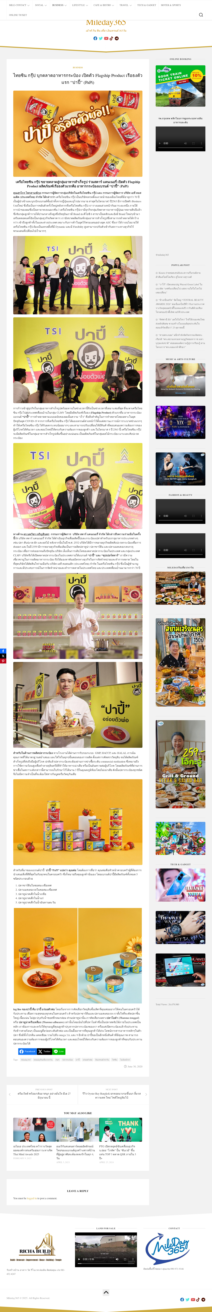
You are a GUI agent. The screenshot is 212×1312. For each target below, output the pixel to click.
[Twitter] (101, 38)
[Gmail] (117, 38)
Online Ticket (18, 15)
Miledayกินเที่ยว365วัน (43, 1059)
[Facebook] (95, 38)
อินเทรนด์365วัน (102, 1059)
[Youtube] (106, 38)
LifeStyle (78, 5)
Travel (124, 5)
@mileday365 (162, 254)
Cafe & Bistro (102, 5)
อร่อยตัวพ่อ (87, 1059)
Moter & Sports (171, 5)
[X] (3, 656)
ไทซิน (114, 1059)
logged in (32, 1198)
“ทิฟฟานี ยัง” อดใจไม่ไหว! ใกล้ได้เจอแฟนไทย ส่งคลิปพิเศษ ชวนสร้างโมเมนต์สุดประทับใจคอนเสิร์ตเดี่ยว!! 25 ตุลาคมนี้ (180, 323)
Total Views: (162, 1004)
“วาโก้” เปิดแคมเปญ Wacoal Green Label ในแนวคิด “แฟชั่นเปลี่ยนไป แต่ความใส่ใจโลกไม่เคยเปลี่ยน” (179, 288)
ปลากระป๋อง (67, 1059)
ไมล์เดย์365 (125, 1059)
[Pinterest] (3, 660)
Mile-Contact (17, 5)
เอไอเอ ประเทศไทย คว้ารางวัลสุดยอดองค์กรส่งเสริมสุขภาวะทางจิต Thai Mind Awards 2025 (32, 1150)
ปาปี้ (78, 1059)
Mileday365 (106, 21)
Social (39, 5)
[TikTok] (111, 38)
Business (57, 5)
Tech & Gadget (146, 5)
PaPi (57, 1059)
